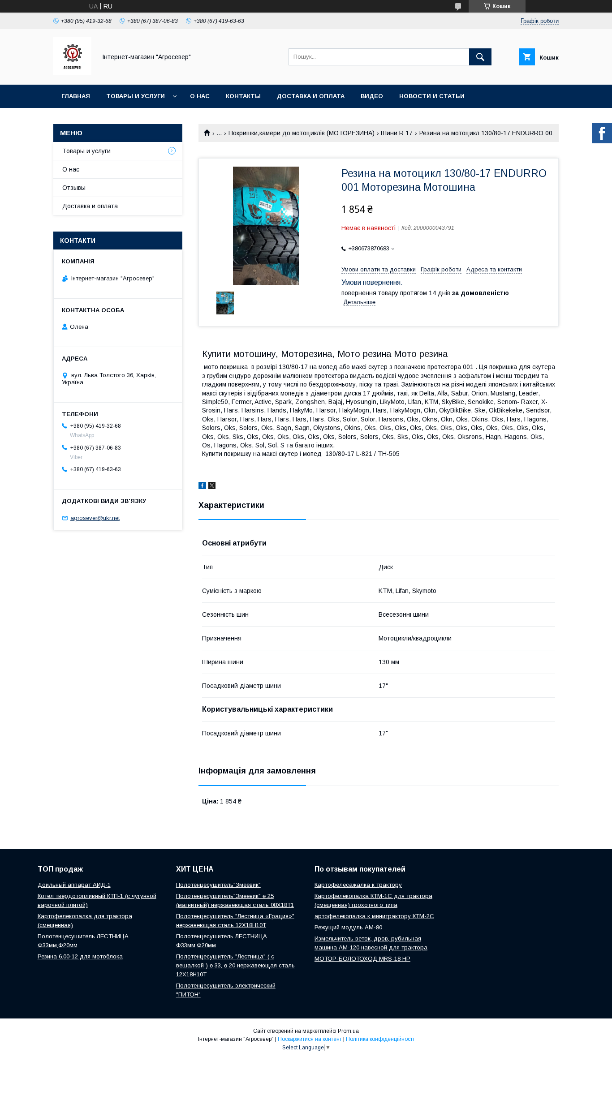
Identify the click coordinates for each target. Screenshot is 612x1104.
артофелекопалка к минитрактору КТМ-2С (374, 916)
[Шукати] (480, 56)
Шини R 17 (397, 133)
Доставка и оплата (311, 96)
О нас (200, 96)
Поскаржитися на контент (310, 1039)
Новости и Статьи (432, 96)
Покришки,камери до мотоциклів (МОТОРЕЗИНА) (301, 133)
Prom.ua (348, 1031)
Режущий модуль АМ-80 (348, 927)
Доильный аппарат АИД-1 (74, 884)
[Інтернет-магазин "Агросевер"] (72, 73)
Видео (372, 96)
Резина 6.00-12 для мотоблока (80, 956)
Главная (75, 96)
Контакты (243, 96)
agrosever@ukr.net (95, 518)
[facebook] (202, 486)
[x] (211, 486)
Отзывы (74, 187)
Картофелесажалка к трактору (358, 884)
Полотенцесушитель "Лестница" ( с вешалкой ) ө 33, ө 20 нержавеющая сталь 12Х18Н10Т (235, 965)
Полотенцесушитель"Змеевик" (218, 884)
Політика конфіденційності (380, 1039)
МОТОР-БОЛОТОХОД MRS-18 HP (362, 958)
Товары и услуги (135, 96)
